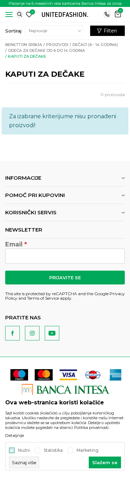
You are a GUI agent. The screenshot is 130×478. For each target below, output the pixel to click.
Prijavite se (65, 277)
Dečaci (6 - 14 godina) (95, 44)
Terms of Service (43, 298)
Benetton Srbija (23, 44)
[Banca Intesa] (66, 389)
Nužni (24, 450)
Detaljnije (14, 435)
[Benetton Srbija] (65, 14)
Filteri (110, 31)
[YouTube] (52, 333)
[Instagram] (32, 333)
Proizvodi (57, 44)
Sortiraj (13, 31)
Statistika (53, 450)
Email (14, 244)
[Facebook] (12, 333)
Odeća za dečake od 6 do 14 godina (46, 50)
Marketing (87, 450)
